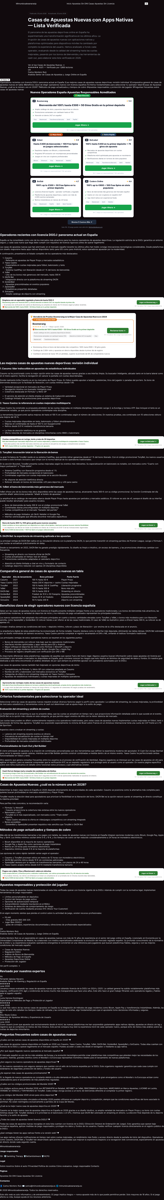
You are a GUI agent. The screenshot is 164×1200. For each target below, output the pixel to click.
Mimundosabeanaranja (26, 3)
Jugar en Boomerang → (148, 302)
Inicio (69, 3)
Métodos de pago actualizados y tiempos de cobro (62, 87)
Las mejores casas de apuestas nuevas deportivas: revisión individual (97, 82)
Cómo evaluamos (64, 1166)
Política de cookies (47, 1166)
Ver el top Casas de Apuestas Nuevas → (46, 65)
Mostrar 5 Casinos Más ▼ (82, 222)
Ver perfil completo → (10, 966)
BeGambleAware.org (95, 227)
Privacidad (33, 1166)
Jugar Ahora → (82, 125)
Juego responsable (81, 1166)
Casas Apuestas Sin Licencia (101, 3)
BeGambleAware (32, 1156)
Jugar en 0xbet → (148, 525)
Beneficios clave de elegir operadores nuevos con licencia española (55, 85)
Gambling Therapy (13, 1156)
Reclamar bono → (117, 330)
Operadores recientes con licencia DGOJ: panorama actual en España (32, 82)
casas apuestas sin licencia (145, 656)
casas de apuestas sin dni (146, 760)
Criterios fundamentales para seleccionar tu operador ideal (114, 85)
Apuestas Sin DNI (80, 3)
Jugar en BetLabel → (148, 441)
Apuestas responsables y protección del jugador (109, 87)
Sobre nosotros (7, 1166)
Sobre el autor (21, 1166)
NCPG (45, 1156)
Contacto (95, 1166)
